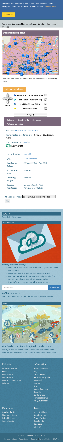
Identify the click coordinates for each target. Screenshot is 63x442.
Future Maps (7, 377)
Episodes (6, 383)
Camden (26, 142)
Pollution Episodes (15, 124)
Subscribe (54, 287)
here (51, 282)
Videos (37, 383)
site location (20, 130)
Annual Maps (7, 374)
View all (30, 114)
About (14, 439)
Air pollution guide (42, 377)
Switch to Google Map (14, 89)
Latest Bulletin (8, 418)
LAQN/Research (30, 158)
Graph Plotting (40, 418)
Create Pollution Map (11, 380)
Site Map (56, 439)
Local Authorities (9, 412)
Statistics (37, 120)
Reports (37, 392)
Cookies (34, 439)
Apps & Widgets (41, 412)
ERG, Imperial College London (34, 436)
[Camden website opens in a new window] (14, 145)
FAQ (35, 371)
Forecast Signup (41, 397)
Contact (7, 439)
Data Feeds (39, 421)
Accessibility (24, 439)
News (36, 386)
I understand (8, 14)
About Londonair (41, 368)
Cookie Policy (50, 6)
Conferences (39, 395)
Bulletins (10, 120)
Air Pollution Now (9, 368)
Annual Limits (8, 421)
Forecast (6, 371)
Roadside (28, 154)
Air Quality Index (41, 400)
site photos (33, 130)
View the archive (45, 296)
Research (38, 380)
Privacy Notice (44, 439)
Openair (37, 426)
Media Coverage (41, 389)
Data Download (40, 415)
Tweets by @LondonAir (12, 217)
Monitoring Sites (9, 415)
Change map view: (13, 196)
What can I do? (40, 374)
